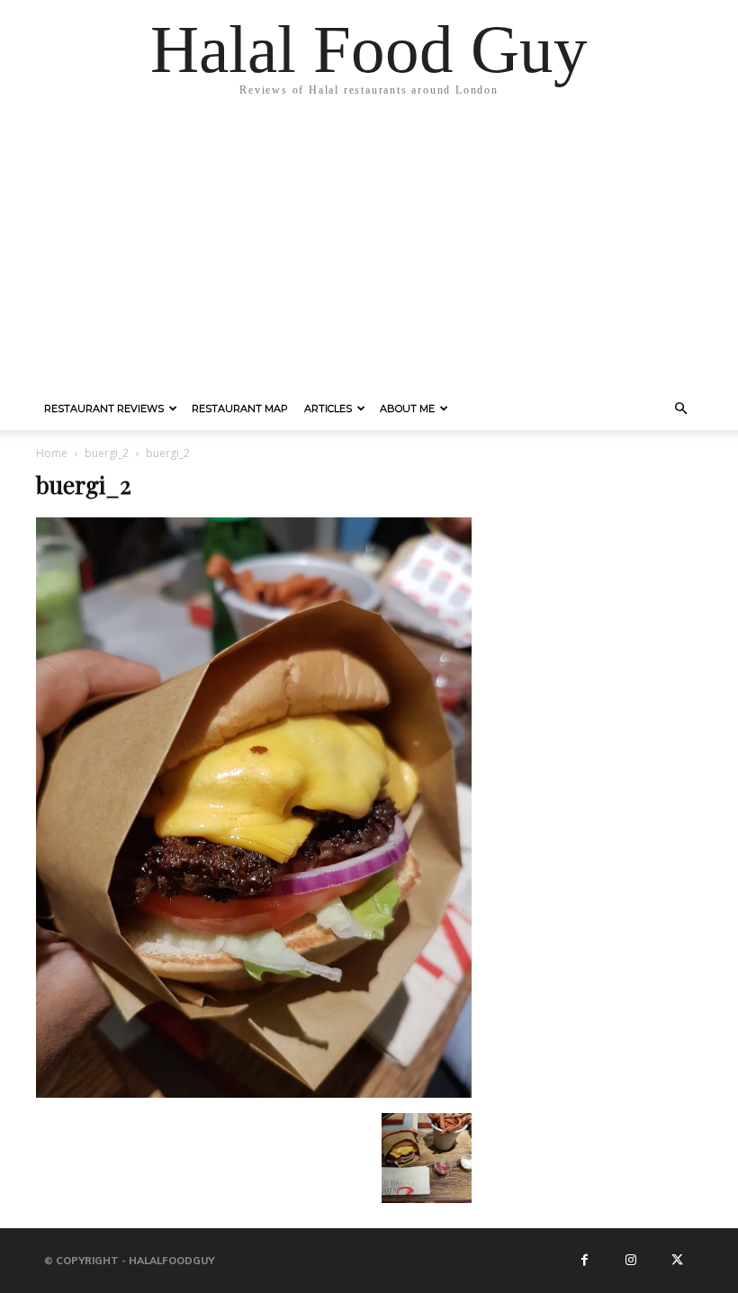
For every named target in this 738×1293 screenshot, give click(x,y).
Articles (328, 408)
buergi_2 (107, 453)
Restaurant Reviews (104, 408)
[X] (677, 1260)
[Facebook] (585, 1260)
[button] (680, 410)
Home (52, 453)
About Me (407, 408)
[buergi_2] (254, 1094)
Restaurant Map (240, 408)
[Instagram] (631, 1260)
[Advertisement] (369, 252)
